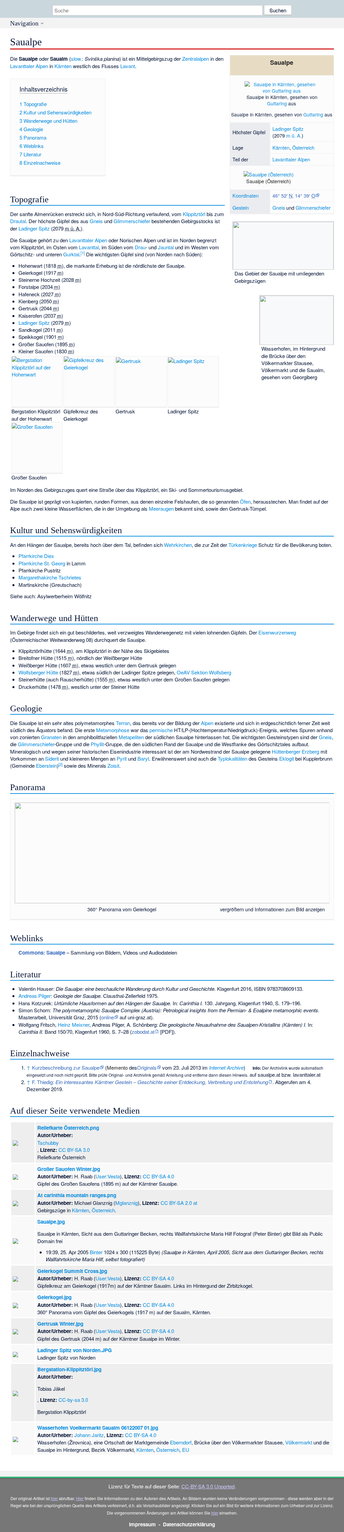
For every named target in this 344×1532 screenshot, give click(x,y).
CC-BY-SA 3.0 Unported (207, 1486)
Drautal (18, 220)
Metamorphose (112, 729)
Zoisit (113, 765)
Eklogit (286, 758)
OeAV (183, 672)
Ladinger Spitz (287, 128)
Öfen (245, 501)
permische (161, 729)
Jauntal (166, 247)
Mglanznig (126, 1202)
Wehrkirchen (178, 544)
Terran (123, 722)
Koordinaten (245, 195)
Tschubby (48, 1142)
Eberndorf (180, 1442)
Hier (80, 1498)
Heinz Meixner (73, 1024)
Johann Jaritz (89, 1434)
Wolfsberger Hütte (38, 672)
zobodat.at (143, 1031)
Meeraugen (161, 508)
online (107, 1017)
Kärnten (281, 147)
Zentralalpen (195, 58)
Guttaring (277, 103)
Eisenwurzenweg (277, 632)
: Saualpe (41, 952)
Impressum (142, 1524)
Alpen (207, 722)
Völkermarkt (298, 1442)
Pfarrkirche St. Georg (41, 563)
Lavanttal (89, 247)
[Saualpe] (281, 184)
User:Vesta (107, 1176)
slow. (76, 58)
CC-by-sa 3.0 (73, 1399)
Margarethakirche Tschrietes (49, 577)
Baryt (143, 758)
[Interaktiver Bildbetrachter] (217, 909)
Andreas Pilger (34, 995)
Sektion (199, 672)
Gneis (278, 207)
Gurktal (71, 254)
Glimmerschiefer (313, 207)
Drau (140, 247)
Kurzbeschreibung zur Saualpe (65, 1067)
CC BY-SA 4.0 (158, 1176)
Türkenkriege (242, 544)
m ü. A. (294, 135)
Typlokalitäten (232, 758)
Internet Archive (226, 1067)
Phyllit (97, 744)
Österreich (303, 147)
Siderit (52, 758)
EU (185, 1449)
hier (54, 1498)
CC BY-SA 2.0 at (179, 1202)
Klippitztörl (194, 213)
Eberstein (46, 765)
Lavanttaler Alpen (291, 159)
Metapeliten (131, 737)
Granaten (51, 737)
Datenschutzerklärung (189, 1524)
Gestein (240, 207)
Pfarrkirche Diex (36, 555)
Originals (147, 1067)
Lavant (127, 65)
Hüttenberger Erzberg (295, 751)
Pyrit (122, 758)
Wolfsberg (220, 672)
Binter (96, 1252)
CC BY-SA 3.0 (74, 1149)
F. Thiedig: (150, 1081)
